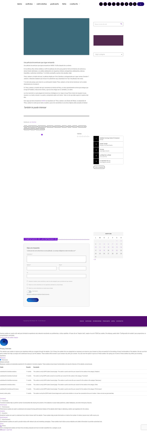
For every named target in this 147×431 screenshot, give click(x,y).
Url (27, 272)
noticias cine (82, 126)
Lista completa (99, 167)
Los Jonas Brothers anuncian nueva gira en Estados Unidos (110, 179)
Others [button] (1, 423)
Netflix (43, 101)
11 (100, 247)
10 (95, 247)
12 (104, 247)
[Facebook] (122, 4)
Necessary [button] (3, 358)
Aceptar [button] (16, 337)
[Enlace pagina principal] (6, 4)
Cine (27, 212)
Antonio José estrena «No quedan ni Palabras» (110, 196)
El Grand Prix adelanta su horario (63, 158)
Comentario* (29, 254)
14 (112, 247)
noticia (75, 126)
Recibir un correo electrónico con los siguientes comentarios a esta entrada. (46, 284)
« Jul (94, 259)
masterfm (57, 126)
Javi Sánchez (33, 122)
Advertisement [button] (4, 417)
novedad (26, 129)
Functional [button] (3, 398)
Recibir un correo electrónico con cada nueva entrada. (41, 288)
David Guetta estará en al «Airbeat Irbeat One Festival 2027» (110, 187)
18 (100, 250)
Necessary (5, 360)
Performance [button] (3, 405)
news (69, 126)
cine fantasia (41, 126)
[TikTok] (114, 4)
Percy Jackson (40, 129)
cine (25, 126)
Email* (60, 265)
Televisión (53, 154)
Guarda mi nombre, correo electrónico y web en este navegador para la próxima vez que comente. (51, 281)
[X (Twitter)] (105, 4)
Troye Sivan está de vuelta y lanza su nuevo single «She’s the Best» (111, 205)
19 (104, 250)
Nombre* (29, 265)
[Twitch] (109, 4)
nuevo (32, 129)
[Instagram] (118, 4)
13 (108, 247)
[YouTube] (101, 4)
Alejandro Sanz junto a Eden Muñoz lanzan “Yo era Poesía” (110, 222)
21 (112, 250)
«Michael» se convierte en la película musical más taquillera (37, 216)
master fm (50, 126)
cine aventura (32, 126)
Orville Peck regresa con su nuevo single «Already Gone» (110, 213)
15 (116, 247)
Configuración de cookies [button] (6, 337)
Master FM (98, 72)
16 (121, 247)
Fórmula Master (101, 76)
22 (116, 250)
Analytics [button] (2, 411)
